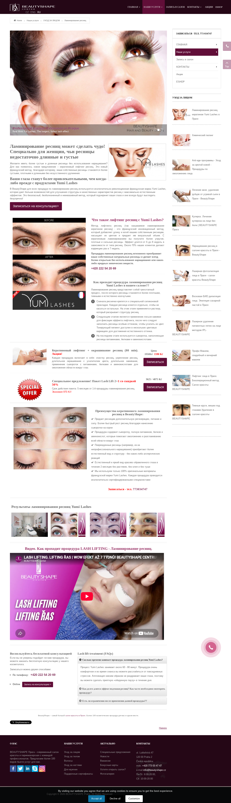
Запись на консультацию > (37, 684)
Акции (179, 74)
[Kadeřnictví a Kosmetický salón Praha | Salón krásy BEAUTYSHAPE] (32, 5)
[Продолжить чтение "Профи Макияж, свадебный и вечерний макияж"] (181, 355)
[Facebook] (13, 768)
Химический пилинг (202, 135)
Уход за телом (72, 756)
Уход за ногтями (73, 765)
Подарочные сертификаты (78, 773)
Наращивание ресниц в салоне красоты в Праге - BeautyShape (206, 250)
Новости (104, 756)
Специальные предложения (115, 752)
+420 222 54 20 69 (103, 268)
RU (39, 12)
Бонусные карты (109, 765)
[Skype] (35, 768)
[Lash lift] (29, 525)
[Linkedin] (27, 768)
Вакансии (105, 760)
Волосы (68, 760)
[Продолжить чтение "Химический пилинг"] (181, 140)
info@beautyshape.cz (154, 770)
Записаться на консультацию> (36, 206)
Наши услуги (33, 20)
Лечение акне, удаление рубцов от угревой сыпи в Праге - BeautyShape (206, 194)
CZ (27, 12)
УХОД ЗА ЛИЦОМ (51, 20)
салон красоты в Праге (75, 716)
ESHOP (180, 81)
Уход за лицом (72, 752)
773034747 (140, 489)
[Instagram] (42, 768)
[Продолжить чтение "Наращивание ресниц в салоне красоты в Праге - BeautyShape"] (181, 250)
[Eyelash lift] (69, 525)
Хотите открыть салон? (113, 769)
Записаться (155, 362)
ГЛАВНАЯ (181, 44)
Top (227, 66)
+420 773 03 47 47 (152, 765)
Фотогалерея (107, 773)
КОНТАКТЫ (182, 66)
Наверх (163, 728)
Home (19, 20)
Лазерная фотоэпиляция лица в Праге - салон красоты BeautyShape (205, 275)
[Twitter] (20, 768)
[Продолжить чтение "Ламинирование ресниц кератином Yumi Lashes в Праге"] (181, 114)
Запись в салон (184, 59)
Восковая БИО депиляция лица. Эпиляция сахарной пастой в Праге (206, 300)
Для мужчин (70, 769)
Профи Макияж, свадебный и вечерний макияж (204, 355)
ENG (33, 12)
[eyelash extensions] (88, 83)
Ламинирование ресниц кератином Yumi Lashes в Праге (206, 114)
